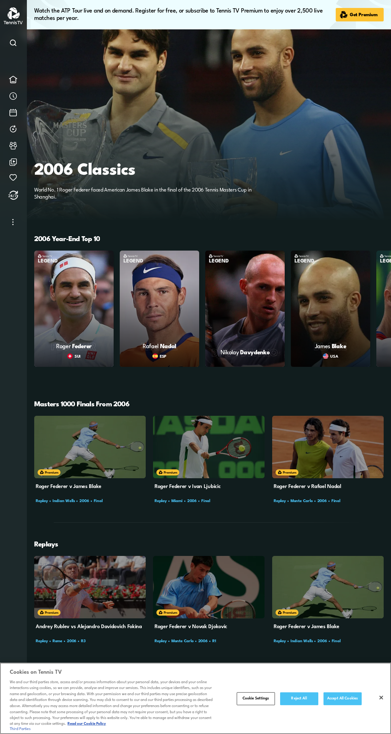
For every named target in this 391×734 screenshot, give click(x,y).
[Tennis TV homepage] (14, 23)
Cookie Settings (256, 698)
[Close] (381, 697)
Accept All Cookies (342, 698)
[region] (195, 698)
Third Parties (20, 729)
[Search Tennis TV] (13, 44)
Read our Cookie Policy (87, 724)
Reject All (299, 698)
